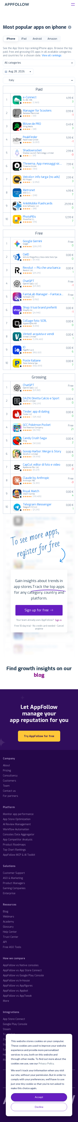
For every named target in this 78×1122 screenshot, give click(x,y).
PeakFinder (30, 137)
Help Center (10, 932)
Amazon (52, 39)
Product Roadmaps (14, 844)
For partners (10, 796)
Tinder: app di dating (36, 411)
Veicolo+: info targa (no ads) (41, 177)
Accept (39, 1097)
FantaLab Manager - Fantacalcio (43, 294)
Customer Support (14, 873)
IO (24, 347)
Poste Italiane (32, 360)
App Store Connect (14, 1019)
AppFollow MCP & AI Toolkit (19, 855)
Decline (39, 1106)
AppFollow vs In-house (16, 980)
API (5, 942)
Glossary (8, 927)
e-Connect (29, 97)
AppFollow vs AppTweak (17, 996)
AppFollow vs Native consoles (21, 965)
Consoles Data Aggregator (18, 834)
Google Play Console (15, 1024)
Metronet (29, 190)
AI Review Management (17, 824)
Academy (8, 921)
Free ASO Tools (12, 947)
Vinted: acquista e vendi (38, 334)
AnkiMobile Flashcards (37, 203)
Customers (9, 780)
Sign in (58, 620)
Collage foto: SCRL (35, 320)
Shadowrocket (32, 150)
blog (39, 675)
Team (6, 786)
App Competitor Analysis (17, 839)
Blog (5, 911)
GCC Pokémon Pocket (37, 425)
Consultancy (10, 775)
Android (37, 39)
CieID (26, 254)
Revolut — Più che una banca (41, 267)
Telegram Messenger (37, 504)
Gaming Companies (14, 888)
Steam (7, 1029)
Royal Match (31, 491)
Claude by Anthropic (36, 478)
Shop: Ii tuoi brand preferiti (40, 307)
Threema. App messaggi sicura (42, 163)
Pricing (7, 770)
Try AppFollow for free (39, 736)
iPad (23, 39)
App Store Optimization (16, 819)
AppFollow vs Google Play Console (23, 975)
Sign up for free (37, 610)
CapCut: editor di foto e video (41, 464)
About (6, 765)
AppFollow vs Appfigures (18, 985)
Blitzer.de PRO (32, 124)
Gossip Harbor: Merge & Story (42, 451)
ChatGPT (28, 281)
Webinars (8, 916)
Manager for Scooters (37, 110)
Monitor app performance (18, 814)
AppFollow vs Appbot (15, 990)
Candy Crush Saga (35, 438)
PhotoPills (29, 216)
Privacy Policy (46, 1063)
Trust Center (10, 937)
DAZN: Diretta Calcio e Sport (41, 398)
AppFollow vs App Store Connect (22, 970)
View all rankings (51, 55)
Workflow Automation (16, 829)
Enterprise (9, 893)
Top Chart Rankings (14, 849)
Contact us (9, 791)
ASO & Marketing (13, 878)
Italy (11, 80)
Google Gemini (32, 241)
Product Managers (14, 883)
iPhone (11, 39)
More (6, 1001)
